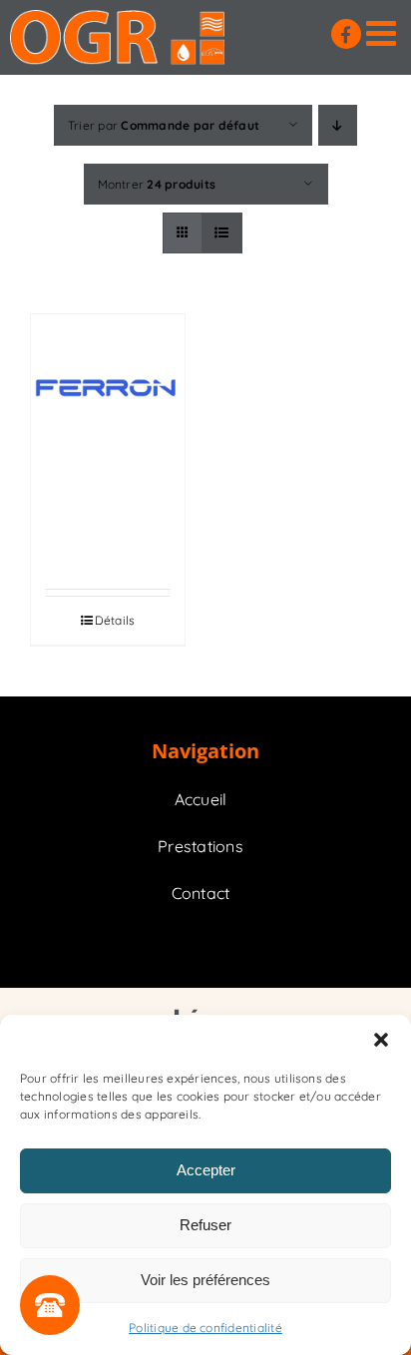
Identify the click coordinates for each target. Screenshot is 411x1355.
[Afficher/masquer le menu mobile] (383, 32)
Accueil (201, 799)
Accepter (206, 1169)
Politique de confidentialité (205, 1327)
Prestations (200, 846)
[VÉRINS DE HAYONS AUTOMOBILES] (108, 391)
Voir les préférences (205, 1279)
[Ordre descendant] (337, 125)
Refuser (205, 1224)
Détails (115, 620)
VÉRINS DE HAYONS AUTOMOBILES (116, 523)
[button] (381, 1040)
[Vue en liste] (222, 233)
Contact (201, 893)
